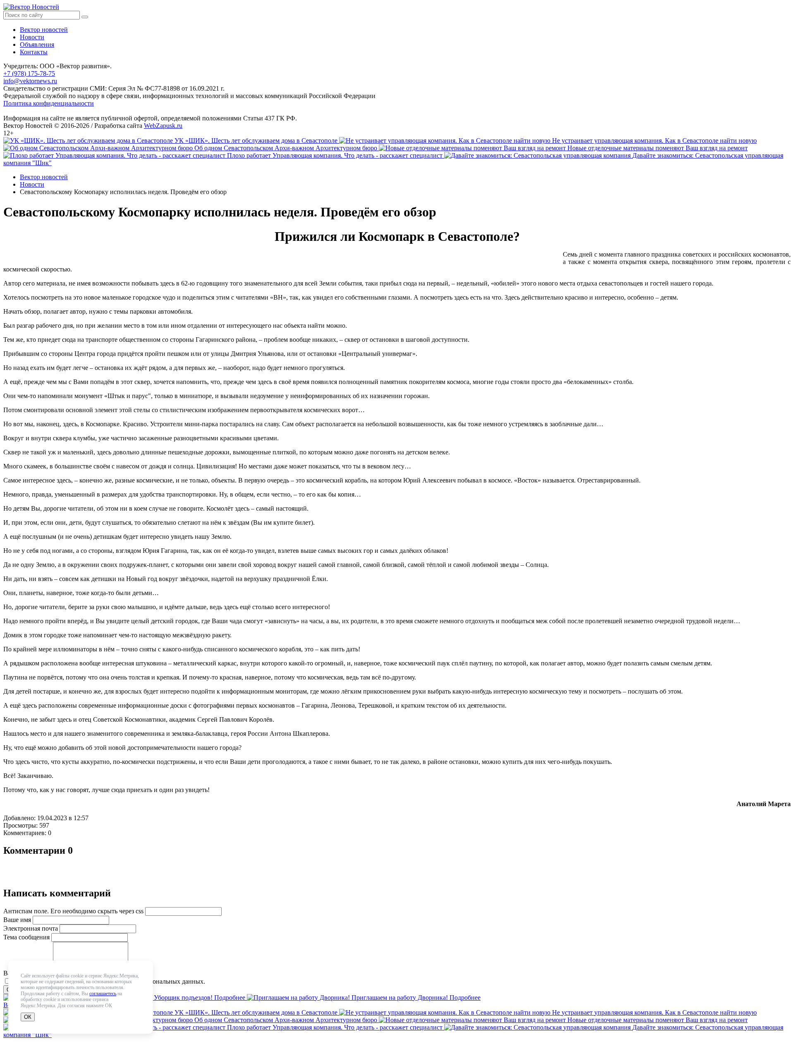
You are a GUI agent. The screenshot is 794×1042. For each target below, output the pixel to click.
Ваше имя (17, 919)
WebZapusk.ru (163, 125)
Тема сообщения (26, 937)
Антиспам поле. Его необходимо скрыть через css (73, 911)
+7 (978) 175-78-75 (29, 73)
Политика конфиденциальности (48, 103)
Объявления (37, 44)
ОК (27, 1017)
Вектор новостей (44, 29)
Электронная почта (30, 928)
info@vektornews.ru (30, 80)
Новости (32, 37)
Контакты (34, 51)
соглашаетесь (102, 993)
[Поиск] (84, 17)
